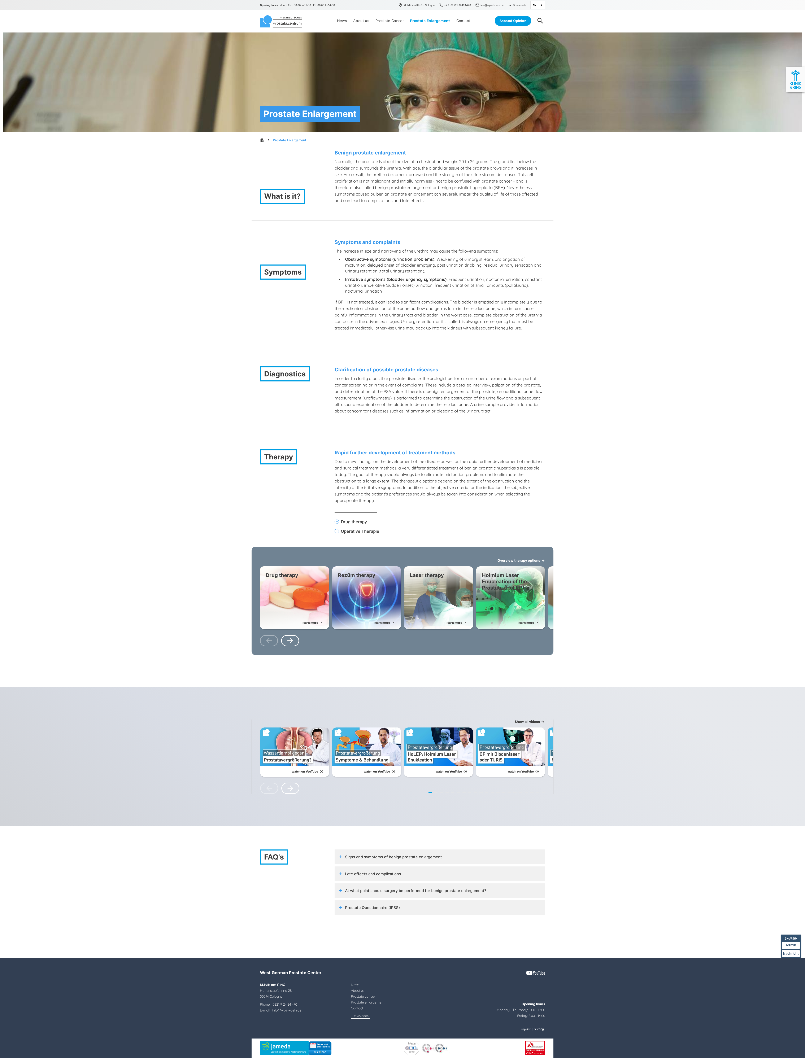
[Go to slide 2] (435, 792)
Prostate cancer (363, 996)
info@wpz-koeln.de (286, 1010)
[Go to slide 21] (543, 792)
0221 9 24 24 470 (285, 1004)
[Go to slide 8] (469, 792)
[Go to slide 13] (498, 792)
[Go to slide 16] (515, 792)
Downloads (360, 1016)
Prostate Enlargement (289, 140)
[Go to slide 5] (452, 792)
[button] (440, 522)
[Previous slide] (269, 640)
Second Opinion (513, 21)
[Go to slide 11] (486, 792)
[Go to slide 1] (430, 792)
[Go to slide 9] (475, 792)
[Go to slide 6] (458, 792)
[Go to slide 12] (492, 792)
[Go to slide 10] (481, 792)
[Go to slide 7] (464, 792)
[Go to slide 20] (537, 792)
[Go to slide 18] (526, 792)
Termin (790, 945)
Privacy (539, 1029)
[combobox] (537, 5)
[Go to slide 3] (441, 792)
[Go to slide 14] (503, 792)
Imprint (526, 1029)
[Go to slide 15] (509, 792)
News (355, 985)
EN (534, 5)
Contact (357, 1008)
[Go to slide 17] (520, 792)
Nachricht (791, 953)
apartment (262, 140)
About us (357, 990)
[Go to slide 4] (447, 792)
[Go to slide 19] (532, 792)
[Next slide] (290, 640)
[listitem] (294, 597)
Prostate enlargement (367, 1002)
